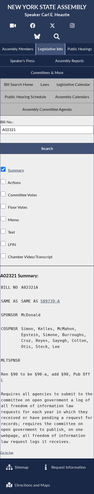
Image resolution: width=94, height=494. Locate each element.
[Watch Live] (12, 27)
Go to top (6, 453)
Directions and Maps (32, 485)
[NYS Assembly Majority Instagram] (72, 27)
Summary (16, 170)
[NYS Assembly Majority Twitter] (52, 27)
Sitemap (21, 467)
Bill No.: (6, 121)
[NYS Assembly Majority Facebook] (32, 27)
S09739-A (50, 301)
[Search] (56, 37)
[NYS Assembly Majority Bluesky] (37, 37)
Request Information (68, 467)
